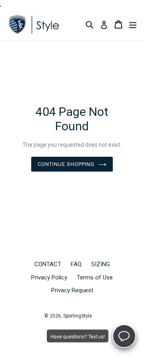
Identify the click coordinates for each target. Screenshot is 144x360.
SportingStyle (77, 316)
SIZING (100, 264)
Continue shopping (66, 164)
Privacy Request (72, 290)
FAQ (76, 264)
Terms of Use (95, 277)
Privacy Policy (49, 277)
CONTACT (47, 264)
